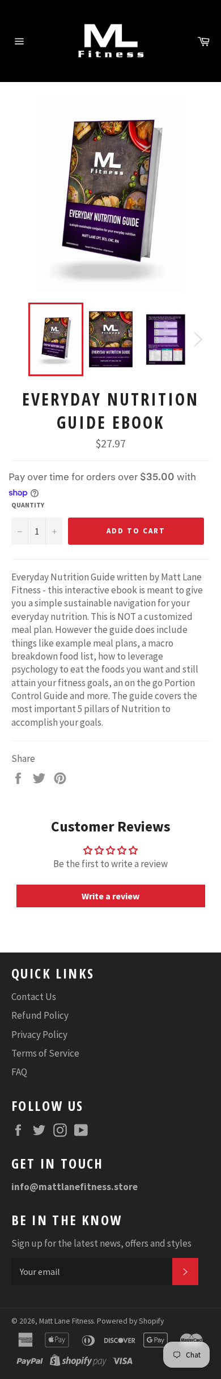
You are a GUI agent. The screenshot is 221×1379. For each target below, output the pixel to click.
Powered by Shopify (130, 1321)
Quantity (27, 505)
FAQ (19, 1072)
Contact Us (33, 996)
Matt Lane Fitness (66, 1321)
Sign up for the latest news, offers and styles (101, 1243)
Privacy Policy (39, 1034)
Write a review (110, 896)
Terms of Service (45, 1053)
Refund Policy (40, 1015)
